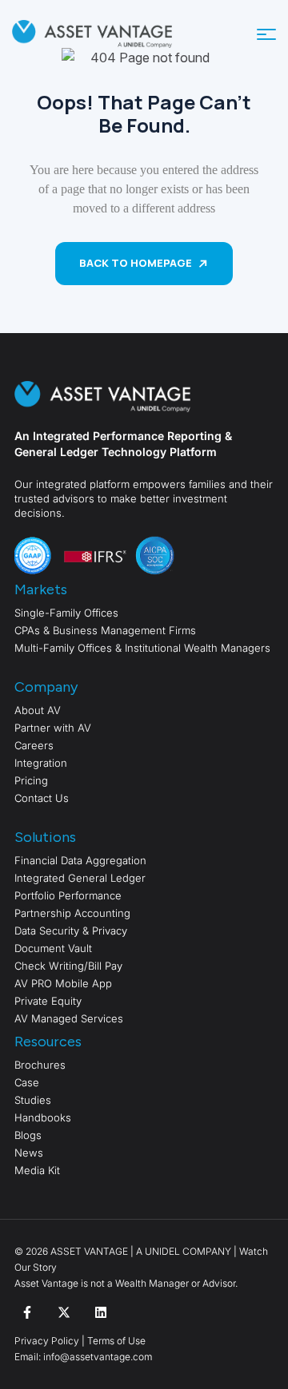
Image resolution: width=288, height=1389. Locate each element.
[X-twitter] (64, 1312)
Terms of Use (116, 1341)
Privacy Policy (46, 1341)
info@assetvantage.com (96, 1357)
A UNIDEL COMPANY (183, 1251)
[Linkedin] (101, 1312)
